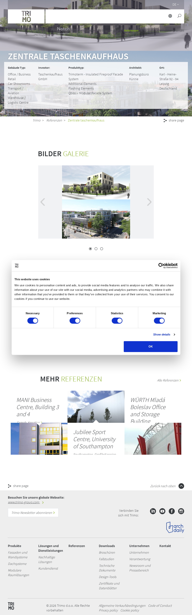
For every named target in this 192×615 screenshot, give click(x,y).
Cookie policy (129, 610)
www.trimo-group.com (24, 502)
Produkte (14, 546)
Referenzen (131, 30)
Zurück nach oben (163, 486)
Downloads (107, 546)
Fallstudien (106, 559)
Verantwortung (139, 559)
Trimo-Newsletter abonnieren (32, 512)
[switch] (75, 321)
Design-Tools (107, 577)
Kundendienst (48, 568)
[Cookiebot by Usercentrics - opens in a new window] (161, 265)
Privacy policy (108, 610)
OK (150, 346)
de (174, 4)
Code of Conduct (160, 605)
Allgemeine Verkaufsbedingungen (122, 605)
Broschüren (107, 552)
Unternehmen (139, 546)
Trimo (36, 120)
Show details (161, 334)
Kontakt (165, 546)
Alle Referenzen (168, 380)
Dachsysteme (17, 563)
